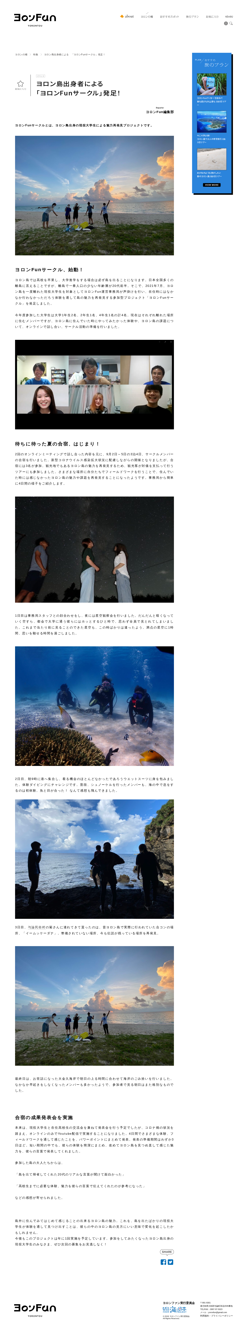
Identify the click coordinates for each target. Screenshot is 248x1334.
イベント (40, 76)
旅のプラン (192, 16)
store (229, 16)
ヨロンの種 (147, 16)
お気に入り (212, 16)
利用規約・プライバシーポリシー (216, 1316)
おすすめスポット (169, 16)
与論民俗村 (37, 927)
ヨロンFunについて (127, 16)
